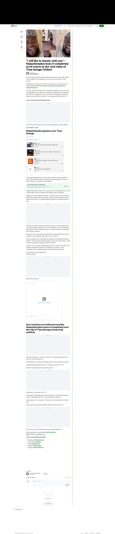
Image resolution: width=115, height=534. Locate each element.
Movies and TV (79, 25)
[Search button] (95, 26)
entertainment (34, 58)
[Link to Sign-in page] (97, 26)
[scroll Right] (30, 174)
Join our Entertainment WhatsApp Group (38, 100)
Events (84, 25)
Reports (69, 25)
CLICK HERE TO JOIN (32, 127)
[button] (21, 32)
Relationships (89, 25)
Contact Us (92, 533)
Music (74, 25)
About (82, 533)
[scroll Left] (27, 174)
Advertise (86, 533)
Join (67, 186)
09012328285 (50, 432)
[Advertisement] (57, 10)
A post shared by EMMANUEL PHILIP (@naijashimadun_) (44, 320)
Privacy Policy (98, 533)
